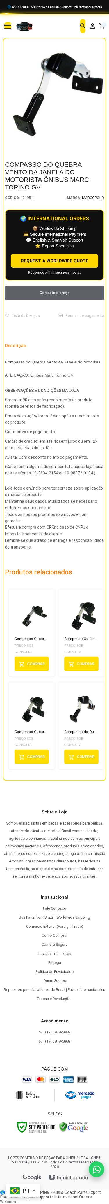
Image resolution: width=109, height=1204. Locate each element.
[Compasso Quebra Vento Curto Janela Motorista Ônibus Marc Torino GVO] (32, 725)
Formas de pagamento (84, 315)
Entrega (54, 962)
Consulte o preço (55, 293)
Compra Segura (54, 944)
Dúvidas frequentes (54, 953)
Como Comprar (54, 935)
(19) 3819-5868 (57, 1032)
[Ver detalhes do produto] (32, 664)
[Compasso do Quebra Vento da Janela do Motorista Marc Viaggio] (81, 725)
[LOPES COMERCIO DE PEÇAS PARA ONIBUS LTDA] (24, 26)
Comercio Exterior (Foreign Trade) (54, 926)
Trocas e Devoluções (54, 998)
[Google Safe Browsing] (73, 1126)
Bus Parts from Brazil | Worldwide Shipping (54, 917)
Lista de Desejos (25, 315)
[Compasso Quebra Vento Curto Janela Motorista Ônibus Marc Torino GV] (32, 632)
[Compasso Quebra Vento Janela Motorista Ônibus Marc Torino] (81, 632)
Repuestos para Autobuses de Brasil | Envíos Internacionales (54, 989)
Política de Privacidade (55, 971)
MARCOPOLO (93, 198)
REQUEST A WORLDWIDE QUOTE (54, 260)
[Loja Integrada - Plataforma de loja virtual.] (68, 1178)
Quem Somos (54, 980)
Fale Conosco (54, 908)
